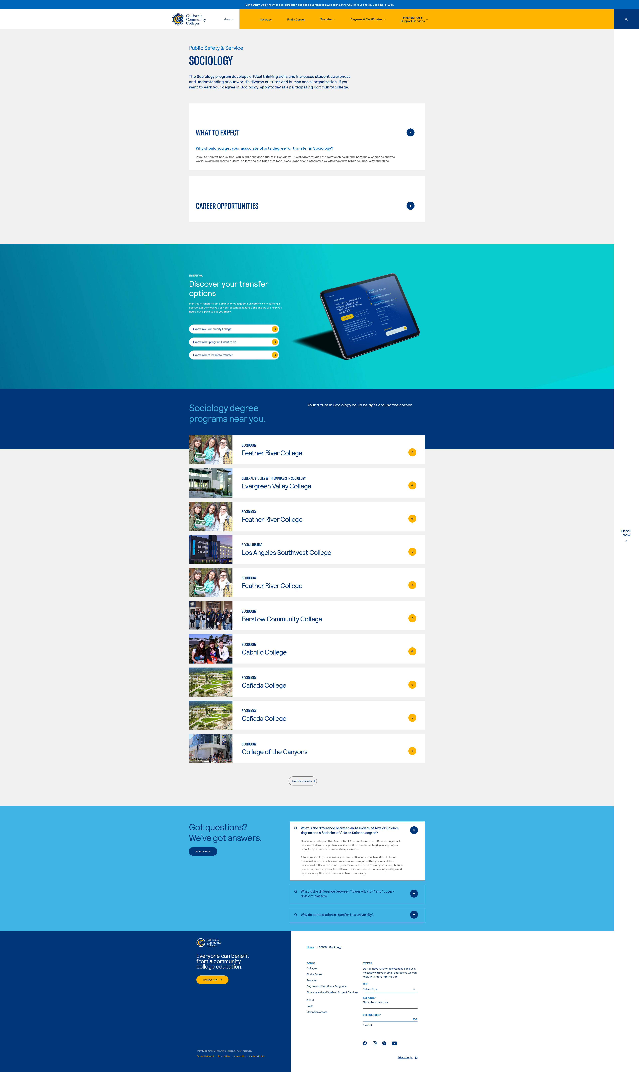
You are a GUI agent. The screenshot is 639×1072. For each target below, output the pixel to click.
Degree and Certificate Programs (326, 986)
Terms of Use (224, 1056)
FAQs (310, 1005)
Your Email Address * (372, 1015)
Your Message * (369, 997)
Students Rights (256, 1056)
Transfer (312, 980)
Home (310, 947)
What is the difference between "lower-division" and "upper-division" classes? (347, 893)
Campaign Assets (317, 1011)
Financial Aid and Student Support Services (332, 992)
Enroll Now (630, 533)
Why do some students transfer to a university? (337, 914)
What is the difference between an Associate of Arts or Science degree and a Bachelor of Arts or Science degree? (350, 830)
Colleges (266, 19)
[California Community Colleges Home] (189, 19)
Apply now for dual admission (279, 4)
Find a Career (296, 19)
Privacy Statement (205, 1056)
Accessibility (239, 1056)
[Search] (626, 19)
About (310, 999)
